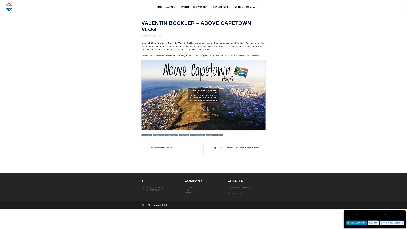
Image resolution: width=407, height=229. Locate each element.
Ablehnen (373, 223)
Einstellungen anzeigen (392, 223)
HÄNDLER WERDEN (235, 193)
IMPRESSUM (189, 187)
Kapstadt (184, 135)
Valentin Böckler (214, 135)
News (160, 36)
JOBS (187, 190)
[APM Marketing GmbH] (9, 7)
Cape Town (147, 135)
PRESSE (188, 192)
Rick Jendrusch (197, 135)
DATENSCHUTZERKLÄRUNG (152, 187)
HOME (159, 7)
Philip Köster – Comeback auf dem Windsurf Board (235, 148)
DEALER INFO (220, 7)
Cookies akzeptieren (356, 223)
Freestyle (158, 135)
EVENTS (185, 7)
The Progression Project (161, 148)
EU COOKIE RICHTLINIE (150, 190)
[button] (402, 7)
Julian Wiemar (171, 135)
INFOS (237, 7)
